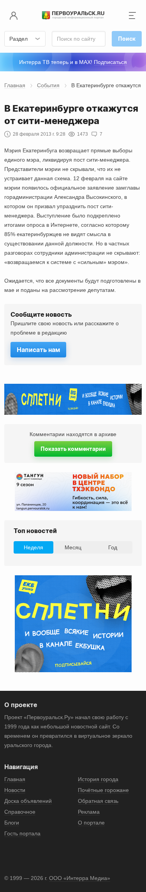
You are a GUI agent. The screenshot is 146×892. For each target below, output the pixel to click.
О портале (91, 823)
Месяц (73, 547)
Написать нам (38, 350)
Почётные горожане (103, 790)
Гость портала (22, 833)
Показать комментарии (73, 448)
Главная (14, 85)
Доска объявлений (28, 801)
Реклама (89, 812)
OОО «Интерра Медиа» (79, 878)
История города (98, 779)
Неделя (33, 547)
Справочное (19, 812)
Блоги (11, 823)
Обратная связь (98, 801)
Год (112, 547)
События (48, 85)
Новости (14, 790)
